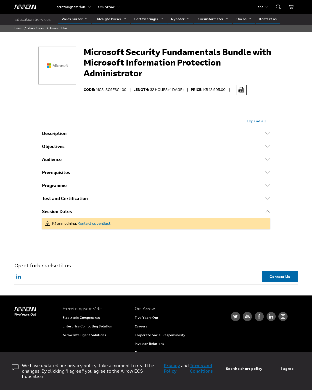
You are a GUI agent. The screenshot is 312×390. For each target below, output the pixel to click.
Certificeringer (146, 19)
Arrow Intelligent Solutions (84, 335)
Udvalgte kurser (108, 19)
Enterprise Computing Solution (87, 326)
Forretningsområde (70, 7)
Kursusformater (211, 19)
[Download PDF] (241, 90)
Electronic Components (81, 317)
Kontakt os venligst (94, 223)
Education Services (32, 19)
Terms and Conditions (201, 368)
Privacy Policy (172, 368)
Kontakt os (268, 19)
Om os (241, 19)
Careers (141, 326)
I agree (287, 368)
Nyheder (178, 19)
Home (18, 28)
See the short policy (244, 368)
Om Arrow (106, 7)
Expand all (256, 121)
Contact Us (280, 276)
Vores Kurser (72, 19)
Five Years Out (147, 317)
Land (259, 7)
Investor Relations (149, 343)
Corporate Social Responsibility (160, 335)
